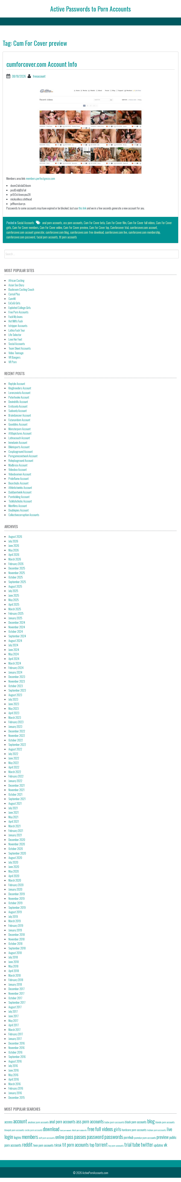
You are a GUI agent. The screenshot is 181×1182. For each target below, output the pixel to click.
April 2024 (13, 659)
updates (158, 1145)
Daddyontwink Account (19, 492)
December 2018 (16, 934)
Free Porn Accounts (18, 312)
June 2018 (13, 962)
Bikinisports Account (19, 447)
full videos (104, 1129)
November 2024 (16, 627)
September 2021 (17, 799)
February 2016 (15, 1088)
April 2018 (13, 971)
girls (117, 1129)
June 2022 (13, 758)
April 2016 (13, 1079)
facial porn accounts (47, 237)
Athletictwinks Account (20, 487)
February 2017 (15, 1034)
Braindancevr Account (19, 415)
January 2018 (15, 984)
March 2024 (14, 663)
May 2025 (13, 600)
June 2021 (13, 812)
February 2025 (16, 613)
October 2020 (15, 849)
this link (82, 208)
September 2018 (17, 948)
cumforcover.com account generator (25, 232)
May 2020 (13, 871)
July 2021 (13, 808)
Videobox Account (17, 469)
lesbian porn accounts (156, 1130)
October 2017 (15, 998)
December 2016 (16, 1043)
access (8, 1121)
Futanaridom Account (19, 420)
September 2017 (16, 1002)
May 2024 (13, 654)
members (30, 1136)
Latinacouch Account (19, 438)
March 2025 (14, 609)
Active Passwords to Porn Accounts (90, 8)
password (95, 1136)
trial (128, 1144)
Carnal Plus (14, 294)
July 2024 (13, 645)
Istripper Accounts (17, 326)
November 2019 (16, 898)
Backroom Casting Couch (21, 289)
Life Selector (14, 335)
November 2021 (16, 790)
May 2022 (13, 763)
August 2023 (15, 695)
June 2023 (13, 704)
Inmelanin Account (17, 442)
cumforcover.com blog (57, 232)
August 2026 (15, 536)
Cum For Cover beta (94, 222)
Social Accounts (25, 222)
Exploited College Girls (19, 308)
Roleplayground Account (20, 460)
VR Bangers (14, 357)
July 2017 (13, 1011)
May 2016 (13, 1075)
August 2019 (15, 912)
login (8, 1136)
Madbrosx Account (17, 465)
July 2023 (13, 699)
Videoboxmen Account (19, 474)
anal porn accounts (52, 222)
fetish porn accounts (79, 1130)
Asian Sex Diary (16, 285)
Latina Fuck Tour (16, 330)
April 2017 (13, 1025)
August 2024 (15, 641)
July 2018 (13, 957)
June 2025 (13, 595)
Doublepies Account (18, 510)
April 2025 (13, 604)
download (51, 1129)
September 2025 (17, 582)
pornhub (128, 1137)
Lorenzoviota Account (19, 393)
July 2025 (13, 591)
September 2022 (17, 744)
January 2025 (15, 618)
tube (136, 1144)
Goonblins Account (17, 424)
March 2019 (14, 921)
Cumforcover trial (119, 227)
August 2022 (15, 749)
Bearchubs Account (18, 483)
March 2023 (14, 717)
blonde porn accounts (164, 1122)
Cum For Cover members (25, 227)
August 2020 (15, 858)
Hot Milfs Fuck (15, 321)
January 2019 (15, 930)
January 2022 (15, 781)
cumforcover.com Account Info (41, 64)
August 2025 (15, 586)
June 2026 (13, 545)
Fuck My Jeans (15, 317)
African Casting (16, 280)
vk (165, 1144)
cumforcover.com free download (87, 232)
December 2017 (16, 989)
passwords (113, 1136)
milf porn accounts (47, 1138)
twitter (147, 1144)
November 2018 (16, 939)
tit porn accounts (68, 237)
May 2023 (13, 708)
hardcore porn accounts (134, 1129)
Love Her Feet (15, 339)
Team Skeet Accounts (19, 348)
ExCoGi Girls (14, 303)
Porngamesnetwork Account (22, 456)
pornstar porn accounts (145, 1138)
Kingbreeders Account (19, 388)
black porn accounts (136, 1121)
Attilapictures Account (19, 433)
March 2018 (14, 975)
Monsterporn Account (19, 429)
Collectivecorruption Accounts (23, 515)
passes (80, 1136)
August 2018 (15, 953)
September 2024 (17, 636)
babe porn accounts (114, 1122)
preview (163, 1136)
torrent (101, 1144)
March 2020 (14, 880)
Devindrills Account (18, 402)
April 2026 (13, 554)
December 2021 (16, 785)
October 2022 (15, 740)
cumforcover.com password (20, 237)
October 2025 (15, 577)
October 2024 (15, 631)
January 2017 (15, 1039)
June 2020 (13, 867)
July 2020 (13, 862)
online (60, 1136)
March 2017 (14, 1030)
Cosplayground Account (20, 451)
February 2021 (15, 831)
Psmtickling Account (19, 497)
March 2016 (14, 1084)
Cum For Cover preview (75, 227)
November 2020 (16, 844)
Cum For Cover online (51, 227)
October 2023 (15, 686)
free (90, 1129)
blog (151, 1121)
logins (17, 1137)
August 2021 (15, 803)
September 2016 (17, 1057)
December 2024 (16, 622)
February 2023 (16, 722)
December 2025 (16, 568)
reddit (27, 1144)
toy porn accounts (116, 1145)
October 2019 (15, 903)
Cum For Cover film (116, 222)
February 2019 (15, 925)
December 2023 (16, 677)
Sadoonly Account (17, 411)
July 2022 (13, 754)
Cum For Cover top (99, 227)
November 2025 (16, 573)
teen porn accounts (43, 1145)
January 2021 (15, 835)
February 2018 (15, 980)
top (91, 1144)
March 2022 (14, 772)
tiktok (58, 1145)
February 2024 (16, 668)
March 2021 (14, 826)
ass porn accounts (73, 222)
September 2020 (17, 853)
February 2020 (16, 885)
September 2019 (17, 907)
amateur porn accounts (38, 1122)
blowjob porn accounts (14, 1130)
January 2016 (15, 1093)
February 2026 (16, 564)
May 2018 (13, 966)
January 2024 (15, 672)
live (169, 1129)
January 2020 (15, 889)
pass (69, 1136)
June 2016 (13, 1070)
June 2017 (13, 1016)
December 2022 (16, 731)
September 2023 (17, 690)
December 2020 (16, 840)
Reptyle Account (16, 384)
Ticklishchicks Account (20, 501)
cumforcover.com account (143, 227)
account (20, 1121)
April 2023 (13, 713)
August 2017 (15, 1007)
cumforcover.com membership (144, 232)
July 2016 (13, 1066)
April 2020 (13, 876)
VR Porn (12, 362)
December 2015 (16, 1097)
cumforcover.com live (116, 232)
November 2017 (16, 993)
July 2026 (13, 541)
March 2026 (14, 559)
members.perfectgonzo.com (40, 178)
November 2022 (16, 735)
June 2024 (13, 650)
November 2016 (16, 1048)
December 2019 (16, 894)
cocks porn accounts (33, 1130)
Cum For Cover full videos (141, 222)
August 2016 (15, 1061)
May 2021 (13, 817)
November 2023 (16, 681)
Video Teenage (16, 353)
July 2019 (13, 916)
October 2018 (15, 943)
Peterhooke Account (18, 397)
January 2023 (15, 726)
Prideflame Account (18, 478)
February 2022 (16, 776)
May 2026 (13, 550)
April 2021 (13, 821)
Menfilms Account (17, 506)
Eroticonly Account (17, 406)
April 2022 (13, 767)
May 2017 (13, 1021)
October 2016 (15, 1052)
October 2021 (15, 794)
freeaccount (39, 76)
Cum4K (12, 299)
